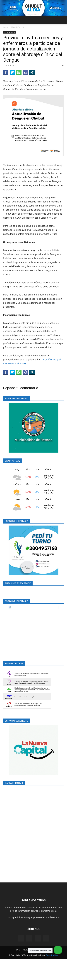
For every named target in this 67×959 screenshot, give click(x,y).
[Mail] (29, 938)
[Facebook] (21, 938)
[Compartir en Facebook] (5, 72)
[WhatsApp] (46, 938)
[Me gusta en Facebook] (25, 72)
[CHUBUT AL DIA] (33, 8)
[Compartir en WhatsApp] (19, 72)
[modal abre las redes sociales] (32, 72)
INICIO (17, 949)
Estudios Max (52, 955)
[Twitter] (38, 938)
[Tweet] (12, 72)
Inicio (5, 27)
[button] (5, 20)
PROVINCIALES (17, 27)
